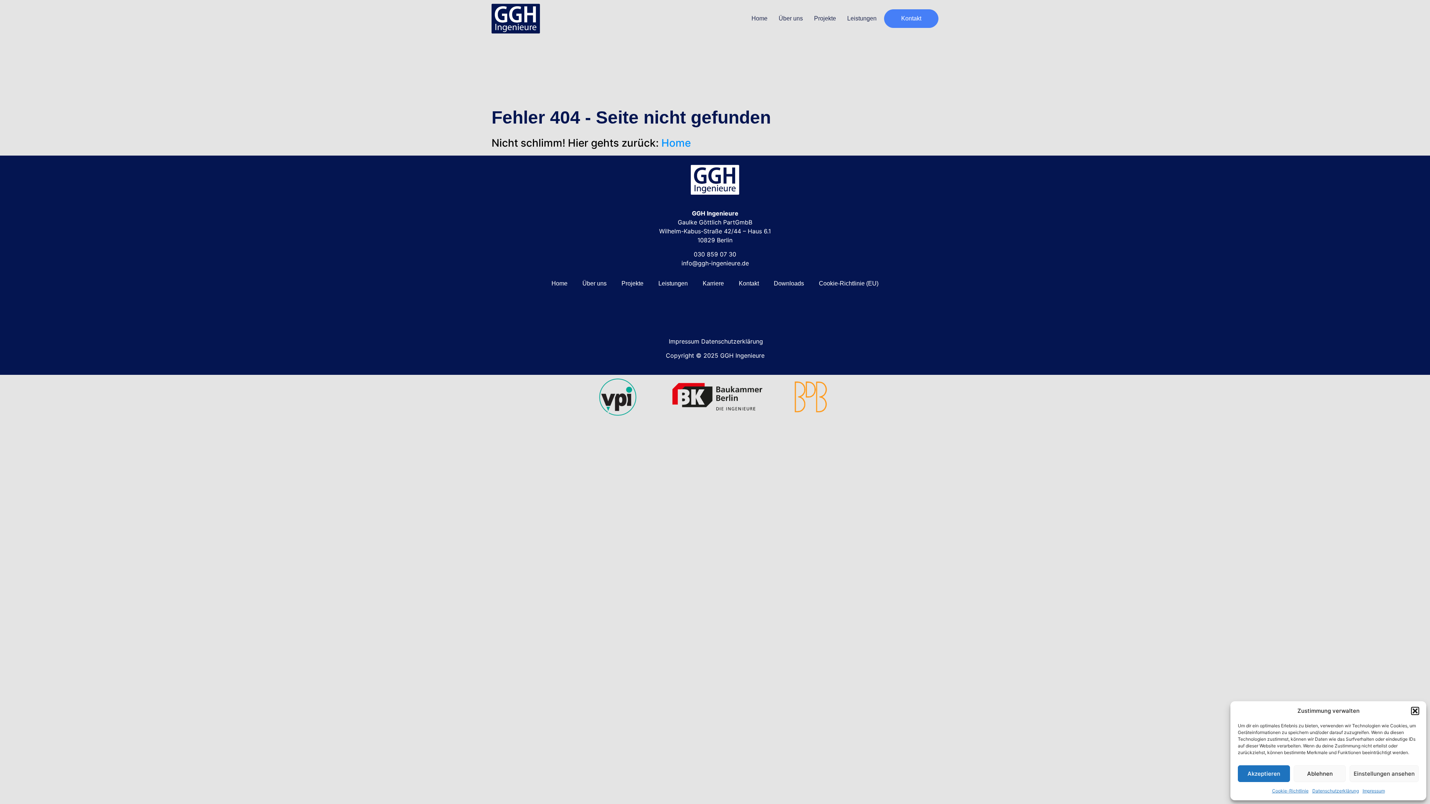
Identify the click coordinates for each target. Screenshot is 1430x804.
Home (759, 18)
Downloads (789, 283)
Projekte (825, 18)
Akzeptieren (1264, 773)
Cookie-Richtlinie (1290, 791)
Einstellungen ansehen (1384, 773)
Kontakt (749, 283)
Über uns (791, 18)
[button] (1415, 711)
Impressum (1374, 791)
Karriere (713, 283)
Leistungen (862, 18)
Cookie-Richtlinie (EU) (848, 283)
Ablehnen (1320, 773)
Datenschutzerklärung (1335, 791)
